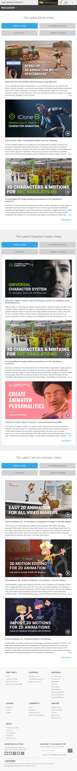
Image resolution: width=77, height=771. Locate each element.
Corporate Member (57, 697)
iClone (8, 676)
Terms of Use (49, 764)
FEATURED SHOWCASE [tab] (57, 26)
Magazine (32, 710)
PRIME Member (56, 689)
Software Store (56, 676)
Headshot (35, 681)
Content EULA (29, 764)
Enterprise (9, 707)
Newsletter (9, 735)
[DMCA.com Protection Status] (10, 761)
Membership (55, 715)
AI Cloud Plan (55, 687)
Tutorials (54, 712)
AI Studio (34, 676)
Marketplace (55, 681)
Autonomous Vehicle (11, 749)
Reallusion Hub (56, 718)
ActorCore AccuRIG (14, 684)
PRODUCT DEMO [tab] (19, 26)
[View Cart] (60, 2)
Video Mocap (36, 679)
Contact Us (9, 730)
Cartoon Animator (11, 681)
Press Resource (11, 738)
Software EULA (19, 764)
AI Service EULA (39, 764)
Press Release (10, 733)
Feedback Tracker (57, 710)
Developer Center (34, 712)
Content (8, 710)
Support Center (56, 707)
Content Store (55, 679)
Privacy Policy (9, 764)
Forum (31, 707)
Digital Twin (22, 749)
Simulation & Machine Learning (14, 747)
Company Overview (12, 728)
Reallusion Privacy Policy (59, 754)
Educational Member (57, 695)
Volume (8, 712)
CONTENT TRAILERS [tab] (57, 33)
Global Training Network (36, 715)
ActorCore (54, 684)
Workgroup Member (57, 692)
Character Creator (11, 679)
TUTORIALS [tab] (19, 33)
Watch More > (66, 219)
